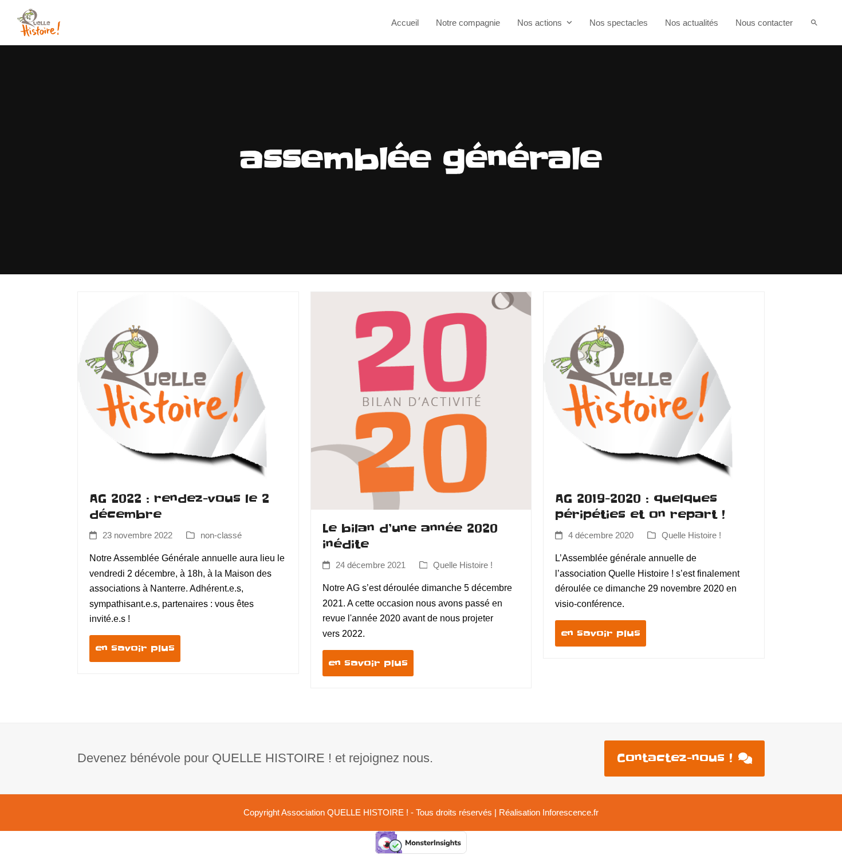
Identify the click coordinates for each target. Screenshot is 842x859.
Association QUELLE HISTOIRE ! (344, 812)
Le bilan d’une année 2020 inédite (410, 537)
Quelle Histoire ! (463, 565)
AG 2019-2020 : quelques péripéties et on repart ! (640, 507)
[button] (814, 22)
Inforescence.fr (570, 812)
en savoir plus (135, 648)
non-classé (221, 535)
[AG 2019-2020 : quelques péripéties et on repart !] (638, 385)
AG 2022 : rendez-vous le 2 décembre (179, 507)
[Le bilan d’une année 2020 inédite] (421, 400)
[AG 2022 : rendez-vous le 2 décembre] (172, 385)
